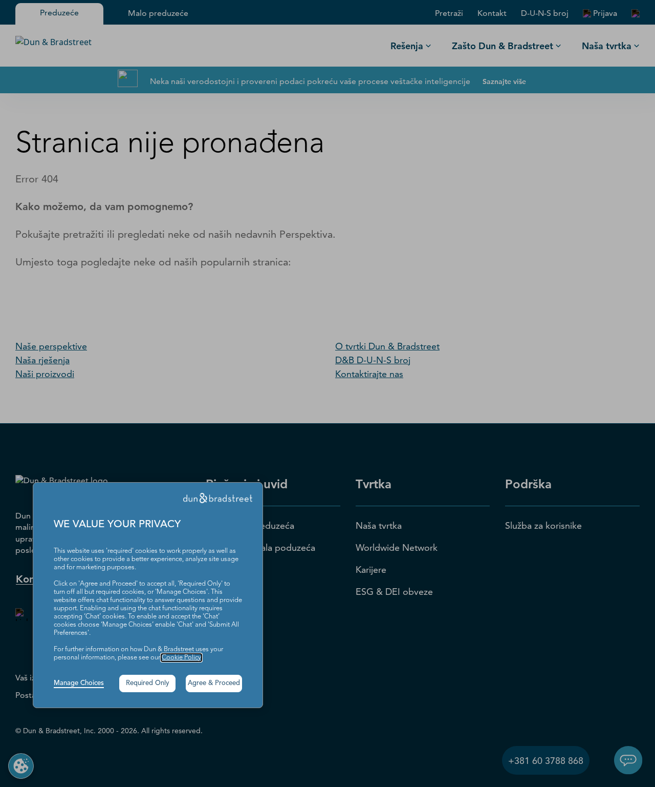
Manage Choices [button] (79, 683)
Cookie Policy (181, 657)
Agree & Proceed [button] (214, 683)
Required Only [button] (147, 683)
